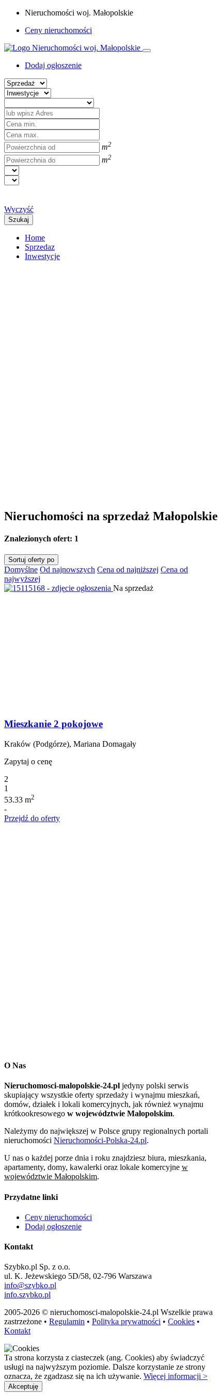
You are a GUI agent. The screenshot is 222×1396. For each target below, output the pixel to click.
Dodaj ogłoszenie (53, 1226)
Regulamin (67, 1321)
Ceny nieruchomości (58, 30)
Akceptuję (23, 1386)
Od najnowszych (67, 569)
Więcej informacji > (176, 1376)
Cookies (181, 1321)
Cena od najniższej (127, 569)
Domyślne (21, 569)
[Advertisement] (111, 380)
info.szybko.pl (27, 1294)
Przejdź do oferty (32, 818)
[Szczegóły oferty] (58, 588)
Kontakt (17, 1330)
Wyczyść (19, 209)
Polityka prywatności (126, 1321)
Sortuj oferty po (31, 560)
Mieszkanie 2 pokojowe (53, 723)
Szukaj (18, 219)
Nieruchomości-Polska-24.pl (100, 1140)
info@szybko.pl (30, 1285)
